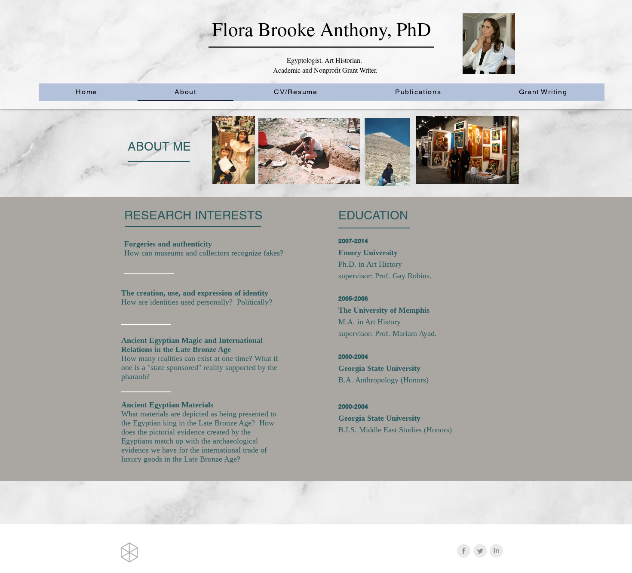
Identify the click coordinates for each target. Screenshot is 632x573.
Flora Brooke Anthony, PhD (321, 29)
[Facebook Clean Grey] (463, 551)
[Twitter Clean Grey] (480, 551)
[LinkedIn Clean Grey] (496, 551)
